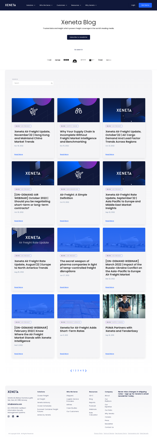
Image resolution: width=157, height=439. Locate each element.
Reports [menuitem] (92, 402)
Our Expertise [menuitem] (108, 406)
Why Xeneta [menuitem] (109, 414)
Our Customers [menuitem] (73, 411)
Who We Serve (45, 5)
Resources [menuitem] (93, 392)
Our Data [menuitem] (108, 410)
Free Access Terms (121, 433)
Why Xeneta (90, 5)
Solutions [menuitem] (41, 392)
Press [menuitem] (107, 420)
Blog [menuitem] (91, 399)
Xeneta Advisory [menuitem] (43, 402)
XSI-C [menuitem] (91, 396)
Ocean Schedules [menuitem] (44, 406)
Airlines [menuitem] (69, 405)
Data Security (144, 433)
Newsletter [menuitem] (109, 424)
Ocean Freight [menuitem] (43, 396)
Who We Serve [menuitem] (72, 392)
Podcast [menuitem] (92, 406)
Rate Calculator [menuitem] (93, 414)
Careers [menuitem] (108, 417)
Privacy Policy (98, 433)
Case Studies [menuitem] (72, 408)
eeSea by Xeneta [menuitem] (44, 415)
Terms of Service (109, 433)
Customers (61, 5)
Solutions (29, 5)
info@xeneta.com (15, 404)
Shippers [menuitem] (70, 396)
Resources (75, 5)
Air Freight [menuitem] (41, 399)
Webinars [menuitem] (93, 409)
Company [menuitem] (109, 392)
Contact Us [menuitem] (109, 427)
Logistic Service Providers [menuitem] (73, 400)
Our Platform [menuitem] (108, 400)
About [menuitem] (107, 396)
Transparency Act (133, 433)
